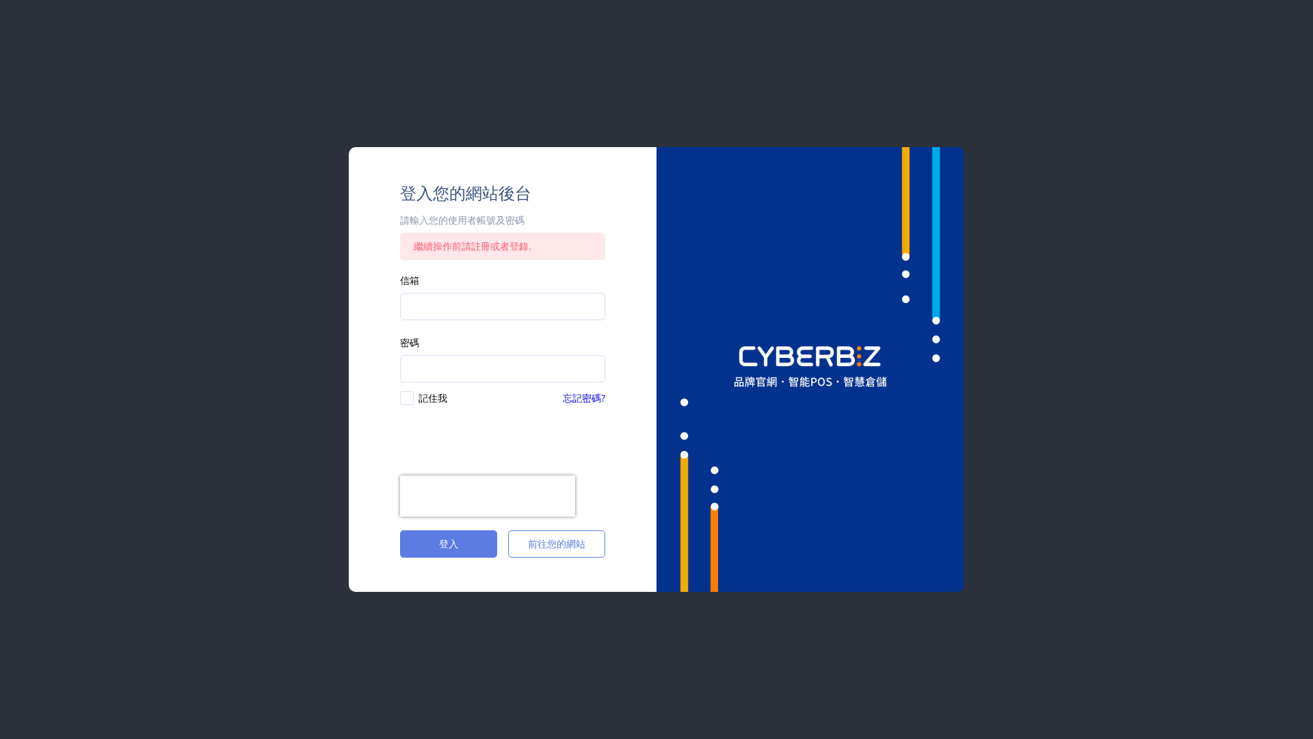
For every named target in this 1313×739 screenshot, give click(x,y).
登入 (448, 543)
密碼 (409, 342)
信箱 (409, 280)
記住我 (433, 397)
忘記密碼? (584, 397)
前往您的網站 (556, 543)
